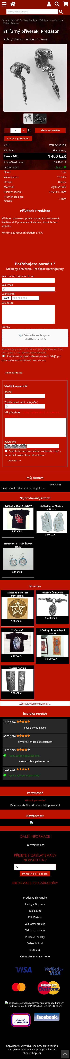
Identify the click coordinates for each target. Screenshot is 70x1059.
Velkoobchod (35, 943)
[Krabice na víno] (17, 680)
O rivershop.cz (35, 845)
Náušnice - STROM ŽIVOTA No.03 (18, 545)
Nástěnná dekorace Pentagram (17, 594)
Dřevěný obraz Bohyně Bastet (52, 632)
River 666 (35, 950)
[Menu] (4, 4)
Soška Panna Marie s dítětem (51, 507)
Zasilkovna (35, 911)
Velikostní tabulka (35, 924)
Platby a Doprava (35, 904)
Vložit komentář (16, 386)
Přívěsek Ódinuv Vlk (52, 592)
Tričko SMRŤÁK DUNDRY (18, 506)
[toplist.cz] (35, 822)
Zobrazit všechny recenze (16, 783)
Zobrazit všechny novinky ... (35, 703)
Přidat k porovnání (35, 800)
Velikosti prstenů (35, 930)
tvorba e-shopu (30, 1049)
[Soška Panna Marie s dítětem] (51, 522)
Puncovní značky (35, 937)
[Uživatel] (49, 4)
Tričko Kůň (17, 630)
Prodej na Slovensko (35, 897)
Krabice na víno (17, 667)
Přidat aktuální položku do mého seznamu (26, 484)
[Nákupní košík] (65, 4)
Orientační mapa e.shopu (35, 956)
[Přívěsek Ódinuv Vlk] (52, 605)
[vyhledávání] (57, 4)
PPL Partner (35, 917)
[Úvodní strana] (12, 4)
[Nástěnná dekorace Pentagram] (17, 608)
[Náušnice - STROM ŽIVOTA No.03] (18, 559)
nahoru (65, 1054)
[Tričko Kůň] (17, 643)
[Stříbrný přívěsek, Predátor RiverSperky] (35, 78)
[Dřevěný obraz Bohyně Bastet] (52, 646)
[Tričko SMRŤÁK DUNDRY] (18, 519)
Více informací (39, 360)
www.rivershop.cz (31, 1045)
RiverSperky (59, 150)
